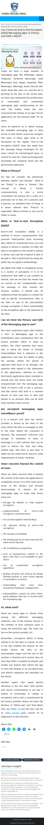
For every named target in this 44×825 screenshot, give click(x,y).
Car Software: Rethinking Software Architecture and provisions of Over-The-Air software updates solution (13, 760)
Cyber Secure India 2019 (27, 823)
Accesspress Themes (26, 819)
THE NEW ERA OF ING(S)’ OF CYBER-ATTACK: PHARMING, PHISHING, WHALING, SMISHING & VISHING (33, 760)
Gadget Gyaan (10, 24)
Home (3, 24)
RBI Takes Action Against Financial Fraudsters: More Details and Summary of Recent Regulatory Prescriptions (21, 779)
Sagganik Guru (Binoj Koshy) (32, 44)
